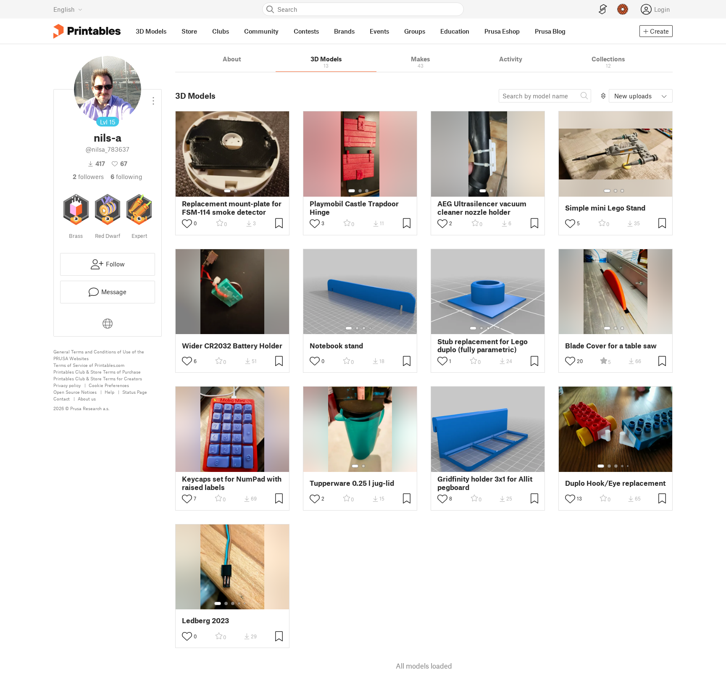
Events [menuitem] (379, 31)
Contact (61, 398)
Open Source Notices (75, 392)
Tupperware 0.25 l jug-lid (352, 483)
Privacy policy (67, 385)
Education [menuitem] (454, 31)
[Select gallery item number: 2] (235, 190)
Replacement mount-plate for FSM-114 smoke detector (231, 208)
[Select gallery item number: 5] (500, 328)
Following (126, 176)
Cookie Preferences (109, 385)
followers (88, 176)
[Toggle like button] (187, 224)
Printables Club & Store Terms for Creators (97, 378)
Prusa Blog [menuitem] (550, 31)
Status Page (134, 392)
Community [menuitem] (261, 31)
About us (87, 398)
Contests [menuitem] (306, 31)
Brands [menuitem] (344, 31)
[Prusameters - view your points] (622, 9)
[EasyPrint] (603, 9)
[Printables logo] (87, 31)
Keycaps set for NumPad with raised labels (231, 483)
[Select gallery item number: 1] (227, 190)
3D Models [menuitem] (151, 31)
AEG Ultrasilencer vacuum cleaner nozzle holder (481, 208)
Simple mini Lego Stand (605, 208)
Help (109, 392)
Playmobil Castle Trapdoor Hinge (354, 208)
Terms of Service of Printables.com (88, 365)
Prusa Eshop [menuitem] (502, 31)
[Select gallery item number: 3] (366, 190)
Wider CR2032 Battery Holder (232, 346)
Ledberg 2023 (205, 620)
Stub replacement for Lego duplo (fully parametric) (482, 345)
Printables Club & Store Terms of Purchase (97, 371)
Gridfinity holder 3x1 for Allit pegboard (484, 483)
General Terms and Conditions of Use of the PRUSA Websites (98, 355)
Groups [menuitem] (414, 31)
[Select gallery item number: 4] (370, 328)
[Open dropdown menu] (153, 97)
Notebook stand (336, 346)
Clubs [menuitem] (220, 31)
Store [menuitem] (189, 31)
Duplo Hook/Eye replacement (615, 483)
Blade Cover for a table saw (611, 346)
